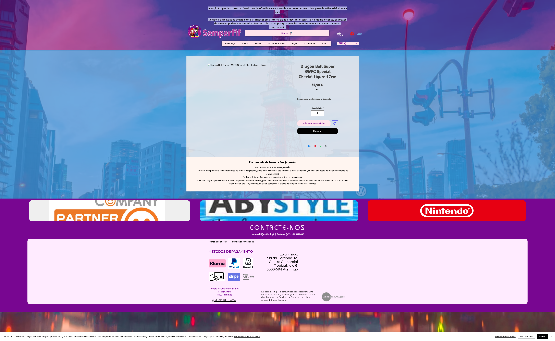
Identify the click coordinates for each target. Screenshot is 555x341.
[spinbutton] (317, 113)
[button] (341, 34)
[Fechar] (551, 336)
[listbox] (348, 43)
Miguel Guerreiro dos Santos (225, 288)
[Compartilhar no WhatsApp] (320, 146)
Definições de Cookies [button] (505, 336)
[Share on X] (326, 146)
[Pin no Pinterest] (315, 146)
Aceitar (542, 336)
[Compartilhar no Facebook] (309, 146)
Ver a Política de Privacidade (247, 336)
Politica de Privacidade (243, 241)
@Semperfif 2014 (224, 300)
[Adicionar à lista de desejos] (335, 123)
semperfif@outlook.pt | (264, 234)
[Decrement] (313, 113)
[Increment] (322, 113)
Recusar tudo (526, 336)
